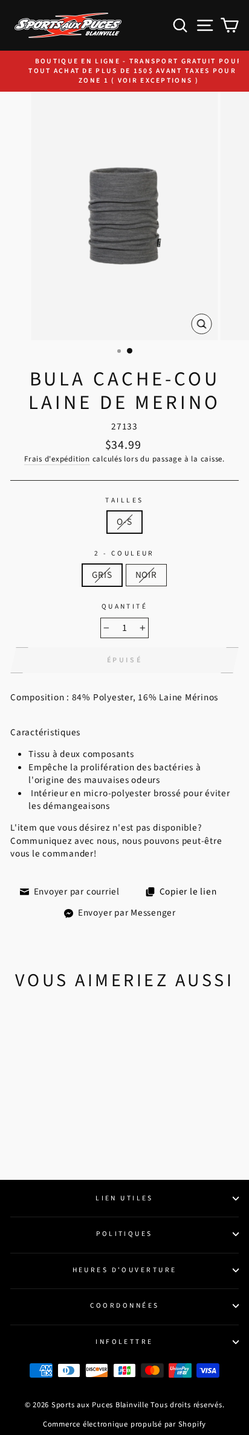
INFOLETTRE (124, 1342)
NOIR (146, 574)
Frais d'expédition (57, 459)
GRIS (102, 574)
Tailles (124, 500)
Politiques (124, 1234)
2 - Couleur (124, 554)
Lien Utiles (124, 1198)
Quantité (125, 607)
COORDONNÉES (125, 1305)
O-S (124, 521)
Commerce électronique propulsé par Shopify (124, 1424)
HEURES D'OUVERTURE (125, 1270)
